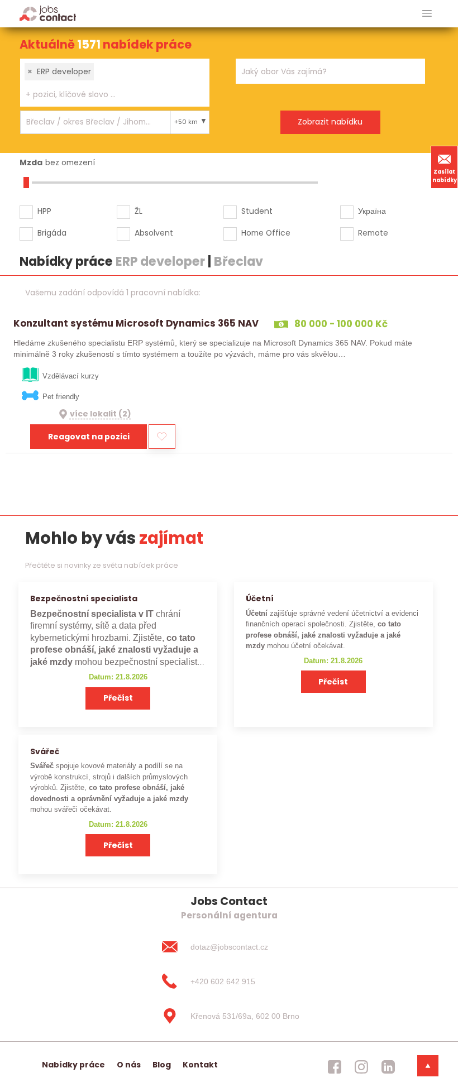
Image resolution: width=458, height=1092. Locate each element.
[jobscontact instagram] (361, 1066)
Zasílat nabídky (444, 176)
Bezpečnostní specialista (83, 598)
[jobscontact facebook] (334, 1066)
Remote (373, 232)
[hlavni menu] (427, 13)
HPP (44, 211)
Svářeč (44, 751)
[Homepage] (48, 13)
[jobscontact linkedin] (388, 1066)
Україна (372, 211)
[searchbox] (108, 94)
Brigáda (51, 232)
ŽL (138, 211)
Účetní (260, 598)
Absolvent (154, 232)
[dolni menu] (427, 1065)
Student (257, 211)
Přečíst (118, 697)
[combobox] (114, 83)
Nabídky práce (73, 1064)
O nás (129, 1064)
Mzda (31, 162)
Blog (161, 1064)
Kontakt (200, 1064)
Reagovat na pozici (89, 436)
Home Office (265, 232)
